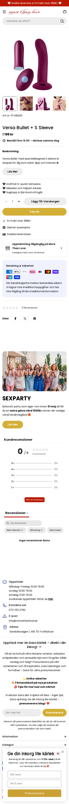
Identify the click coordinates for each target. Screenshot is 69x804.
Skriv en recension (34, 499)
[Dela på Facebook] (15, 318)
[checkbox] (55, 530)
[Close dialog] (62, 751)
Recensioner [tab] (16, 513)
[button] (34, 463)
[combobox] (34, 21)
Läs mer (13, 171)
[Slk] (62, 21)
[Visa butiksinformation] (61, 248)
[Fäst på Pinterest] (35, 318)
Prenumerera (34, 793)
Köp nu (34, 211)
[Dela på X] (25, 318)
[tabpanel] (34, 547)
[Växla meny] (4, 12)
